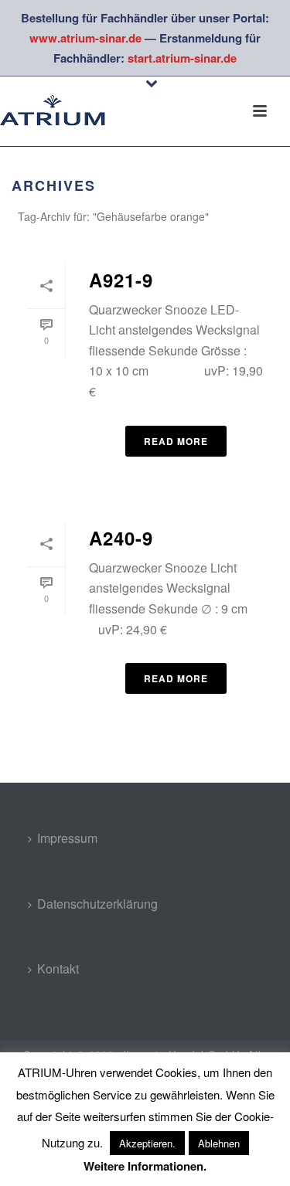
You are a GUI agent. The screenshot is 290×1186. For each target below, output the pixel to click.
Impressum (67, 838)
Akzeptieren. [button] (147, 1143)
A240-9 (121, 538)
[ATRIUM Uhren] (62, 111)
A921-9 (121, 280)
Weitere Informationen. (145, 1165)
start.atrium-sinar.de (182, 57)
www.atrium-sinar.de (85, 37)
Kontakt (58, 968)
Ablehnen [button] (219, 1143)
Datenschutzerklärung (97, 903)
